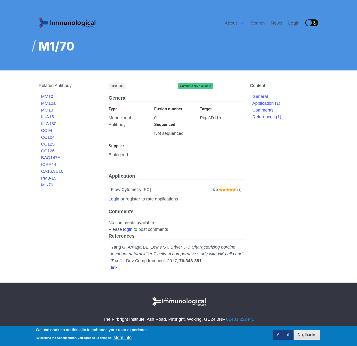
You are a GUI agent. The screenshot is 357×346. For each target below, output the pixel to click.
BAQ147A (50, 157)
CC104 (48, 137)
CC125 (48, 144)
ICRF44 (48, 164)
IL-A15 (47, 116)
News (276, 23)
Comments (262, 110)
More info (122, 337)
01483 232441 (240, 319)
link (114, 267)
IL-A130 (48, 123)
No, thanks (307, 335)
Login (293, 23)
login (127, 229)
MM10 (47, 96)
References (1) (266, 116)
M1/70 (47, 184)
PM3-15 (48, 178)
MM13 (47, 110)
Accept (283, 335)
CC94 (46, 130)
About (231, 23)
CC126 (48, 150)
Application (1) (266, 103)
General (260, 96)
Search (258, 23)
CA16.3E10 (52, 171)
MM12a (48, 103)
